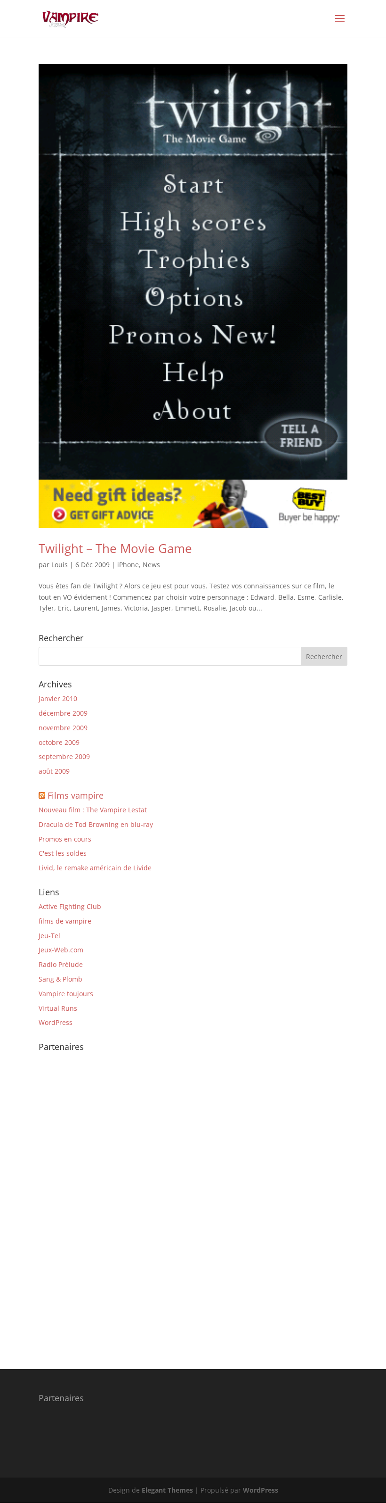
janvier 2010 (58, 698)
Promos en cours (65, 838)
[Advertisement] (76, 1197)
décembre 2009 (63, 713)
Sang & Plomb (60, 978)
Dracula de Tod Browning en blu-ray (96, 824)
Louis (59, 564)
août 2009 (54, 771)
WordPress (55, 1022)
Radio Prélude (61, 964)
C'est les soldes (63, 853)
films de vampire (65, 921)
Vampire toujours (66, 993)
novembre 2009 (63, 727)
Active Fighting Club (70, 906)
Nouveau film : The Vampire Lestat (93, 809)
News (151, 564)
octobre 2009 (59, 742)
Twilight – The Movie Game (115, 548)
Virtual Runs (58, 1008)
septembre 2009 (64, 756)
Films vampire (76, 795)
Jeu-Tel (49, 935)
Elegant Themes (167, 1490)
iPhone (128, 564)
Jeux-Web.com (61, 949)
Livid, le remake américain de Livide (95, 867)
